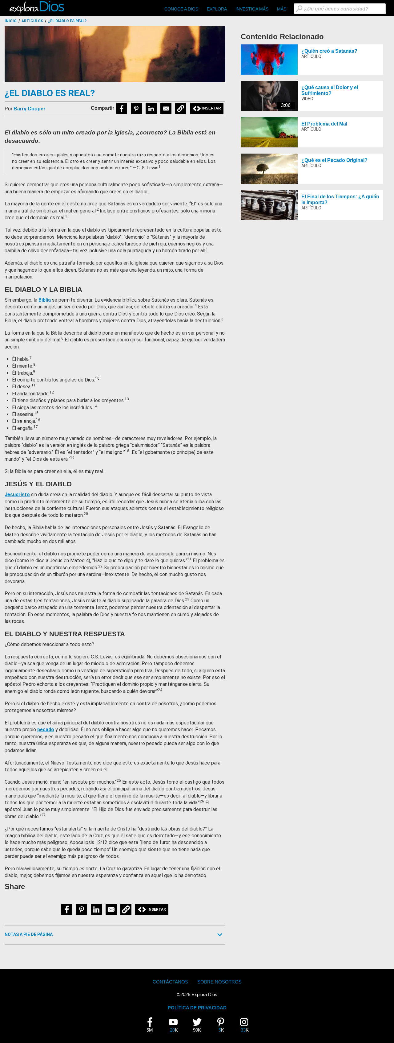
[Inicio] (37, 8)
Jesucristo (17, 494)
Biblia (44, 300)
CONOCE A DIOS (181, 8)
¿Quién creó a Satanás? (329, 51)
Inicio (11, 21)
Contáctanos (170, 981)
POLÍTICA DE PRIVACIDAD (197, 1007)
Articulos (32, 21)
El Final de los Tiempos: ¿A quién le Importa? (340, 199)
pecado (45, 729)
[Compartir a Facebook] (121, 108)
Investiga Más (251, 8)
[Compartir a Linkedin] (151, 108)
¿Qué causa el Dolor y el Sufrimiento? (329, 90)
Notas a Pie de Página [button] (29, 934)
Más (281, 8)
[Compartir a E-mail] (165, 108)
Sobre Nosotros (219, 981)
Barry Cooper (29, 108)
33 (246, 1025)
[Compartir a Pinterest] (136, 108)
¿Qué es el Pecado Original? (334, 160)
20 (176, 1025)
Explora (217, 8)
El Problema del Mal (324, 123)
